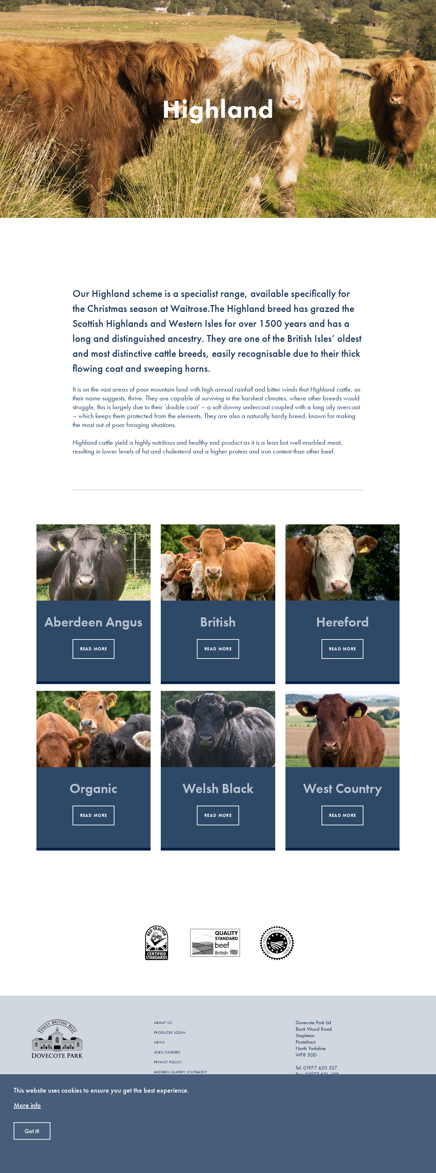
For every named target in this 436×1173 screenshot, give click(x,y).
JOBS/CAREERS (167, 1052)
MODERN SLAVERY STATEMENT (180, 1071)
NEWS (159, 1042)
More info (27, 1105)
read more (93, 649)
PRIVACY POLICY (168, 1062)
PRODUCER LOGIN (170, 1032)
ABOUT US (163, 1022)
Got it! (32, 1131)
